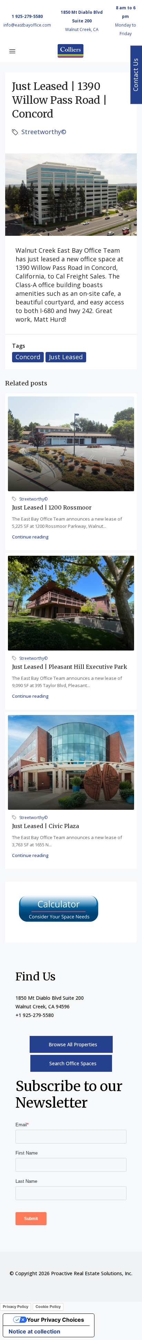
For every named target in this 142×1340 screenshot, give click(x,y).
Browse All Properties (73, 1044)
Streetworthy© (43, 132)
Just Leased (66, 357)
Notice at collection (34, 1331)
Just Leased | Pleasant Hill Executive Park (69, 666)
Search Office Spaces (73, 1063)
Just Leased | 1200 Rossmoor (52, 507)
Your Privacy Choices (55, 1319)
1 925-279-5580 (27, 16)
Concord (28, 357)
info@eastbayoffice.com (27, 25)
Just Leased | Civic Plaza (45, 826)
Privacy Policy (15, 1306)
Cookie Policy (48, 1306)
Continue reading (30, 537)
